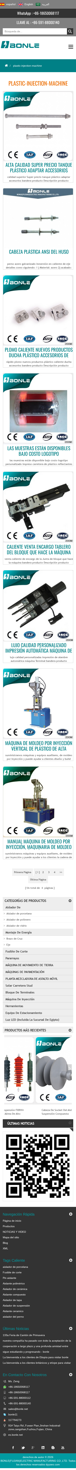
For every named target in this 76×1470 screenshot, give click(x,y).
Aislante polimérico (14, 1283)
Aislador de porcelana (19, 913)
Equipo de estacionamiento (24, 1013)
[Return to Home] (6, 65)
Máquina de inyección (20, 999)
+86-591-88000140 (45, 22)
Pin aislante (9, 1277)
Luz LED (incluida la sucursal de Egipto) (32, 1019)
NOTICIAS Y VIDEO (14, 1231)
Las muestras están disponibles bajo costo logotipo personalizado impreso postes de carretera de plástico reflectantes (39, 451)
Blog (5, 1242)
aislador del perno (13, 1316)
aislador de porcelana (15, 1266)
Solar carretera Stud (19, 985)
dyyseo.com (53, 1464)
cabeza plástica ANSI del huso (39, 252)
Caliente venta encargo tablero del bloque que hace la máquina (39, 549)
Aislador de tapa (12, 1300)
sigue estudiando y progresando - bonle (26, 1351)
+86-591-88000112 (19, 1397)
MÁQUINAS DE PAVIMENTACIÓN (25, 972)
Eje (8, 944)
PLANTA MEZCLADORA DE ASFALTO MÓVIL (32, 978)
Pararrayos (12, 958)
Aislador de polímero (18, 919)
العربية (45, 4)
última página (38, 879)
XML (5, 1248)
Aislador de (13, 907)
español (10, 4)
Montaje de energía (19, 932)
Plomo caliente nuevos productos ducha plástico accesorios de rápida (39, 352)
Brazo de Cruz (14, 938)
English (29, 4)
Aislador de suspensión (16, 1305)
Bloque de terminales (20, 992)
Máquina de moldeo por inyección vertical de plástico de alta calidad (38, 746)
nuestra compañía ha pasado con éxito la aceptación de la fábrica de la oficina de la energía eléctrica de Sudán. (37, 1341)
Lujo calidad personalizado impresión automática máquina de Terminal (38, 648)
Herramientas (14, 1006)
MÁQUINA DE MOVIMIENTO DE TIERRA (29, 965)
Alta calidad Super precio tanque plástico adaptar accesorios (39, 167)
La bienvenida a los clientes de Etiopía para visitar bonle (35, 1357)
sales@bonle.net (18, 1408)
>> (61, 872)
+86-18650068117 (46, 13)
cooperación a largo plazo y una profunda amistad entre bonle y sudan (35, 1346)
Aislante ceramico (13, 1311)
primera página (22, 872)
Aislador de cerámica (15, 1289)
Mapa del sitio (11, 1237)
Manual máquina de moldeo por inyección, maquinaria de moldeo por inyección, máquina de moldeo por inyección (39, 844)
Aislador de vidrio (16, 925)
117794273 (14, 1420)
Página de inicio (12, 1220)
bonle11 (13, 1414)
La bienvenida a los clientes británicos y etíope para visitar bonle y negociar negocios (37, 1363)
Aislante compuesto (14, 1294)
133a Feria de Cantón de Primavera (24, 1335)
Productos (9, 1226)
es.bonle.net (15, 1434)
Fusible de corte (17, 951)
